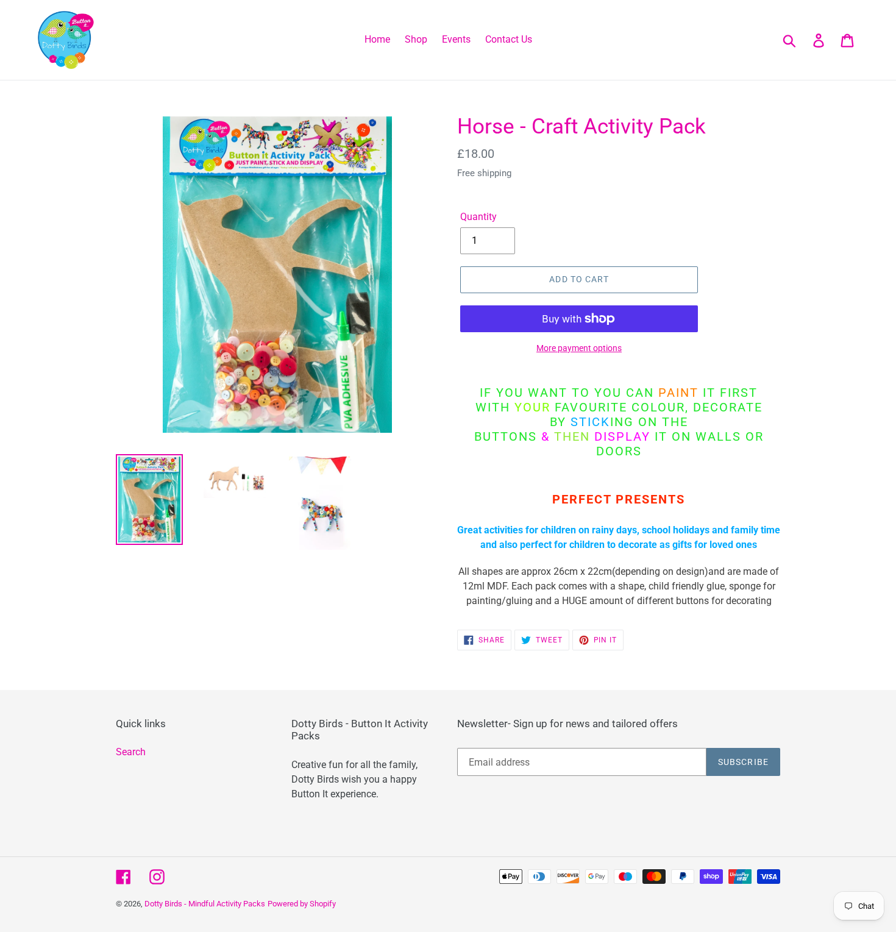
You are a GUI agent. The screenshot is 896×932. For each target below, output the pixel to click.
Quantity (478, 216)
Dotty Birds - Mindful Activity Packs (204, 903)
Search (131, 752)
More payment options (579, 348)
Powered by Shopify (302, 903)
